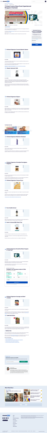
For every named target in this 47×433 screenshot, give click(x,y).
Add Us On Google (5, 420)
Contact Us (14, 422)
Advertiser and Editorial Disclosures (9, 3)
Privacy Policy (15, 284)
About (13, 415)
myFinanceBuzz (15, 426)
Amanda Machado (13, 368)
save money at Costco (11, 31)
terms (26, 363)
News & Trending (6, 4)
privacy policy (23, 363)
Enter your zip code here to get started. (15, 66)
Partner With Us (15, 423)
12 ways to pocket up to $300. (9, 338)
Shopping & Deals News (11, 4)
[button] (1, 1)
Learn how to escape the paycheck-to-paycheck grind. (12, 342)
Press (13, 416)
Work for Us (14, 419)
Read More (23, 404)
